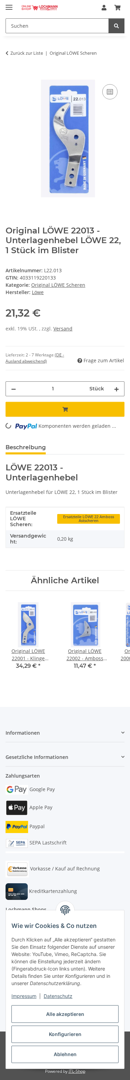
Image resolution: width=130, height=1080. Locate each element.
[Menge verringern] (13, 389)
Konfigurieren (65, 1034)
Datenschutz (58, 996)
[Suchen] (116, 25)
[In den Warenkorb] (11, 75)
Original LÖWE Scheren (58, 285)
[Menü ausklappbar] (9, 4)
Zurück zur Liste (26, 53)
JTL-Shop (77, 1071)
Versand (62, 328)
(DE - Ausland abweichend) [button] (35, 358)
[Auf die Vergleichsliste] (110, 91)
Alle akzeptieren (65, 1014)
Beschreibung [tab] (26, 447)
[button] (104, 8)
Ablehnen (65, 1054)
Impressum (23, 996)
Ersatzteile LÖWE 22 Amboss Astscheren (88, 518)
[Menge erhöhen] (116, 389)
